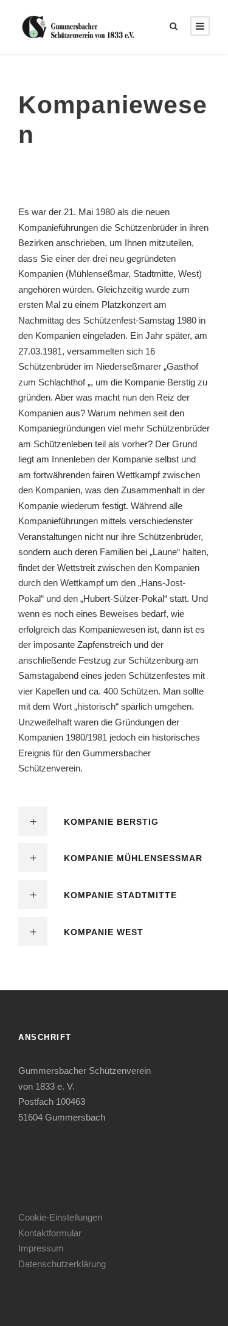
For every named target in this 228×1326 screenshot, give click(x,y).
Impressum (41, 1248)
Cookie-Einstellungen (60, 1217)
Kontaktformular (49, 1233)
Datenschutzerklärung (62, 1264)
